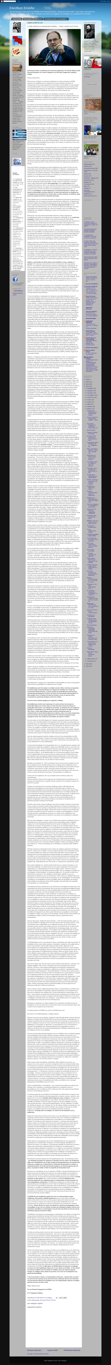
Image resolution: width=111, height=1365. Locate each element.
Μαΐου (89, 404)
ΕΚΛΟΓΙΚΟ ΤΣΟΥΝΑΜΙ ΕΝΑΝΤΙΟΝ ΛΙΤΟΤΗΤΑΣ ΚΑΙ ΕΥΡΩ (92, 630)
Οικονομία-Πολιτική (45, 1300)
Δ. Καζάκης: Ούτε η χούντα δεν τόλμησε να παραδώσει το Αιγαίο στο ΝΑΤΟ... (91, 224)
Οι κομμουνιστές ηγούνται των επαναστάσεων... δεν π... (92, 438)
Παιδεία (86, 188)
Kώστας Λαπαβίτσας (92, 283)
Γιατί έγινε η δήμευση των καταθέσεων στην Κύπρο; (92, 506)
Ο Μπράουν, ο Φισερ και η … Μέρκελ (91, 488)
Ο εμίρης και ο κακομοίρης (91, 615)
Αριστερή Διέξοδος (91, 311)
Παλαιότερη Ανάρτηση (72, 1350)
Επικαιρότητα (87, 180)
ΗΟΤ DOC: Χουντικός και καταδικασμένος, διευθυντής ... (92, 573)
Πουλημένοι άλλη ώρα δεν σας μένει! (91, 517)
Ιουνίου (89, 402)
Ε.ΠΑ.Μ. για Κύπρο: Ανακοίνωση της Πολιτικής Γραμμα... (92, 482)
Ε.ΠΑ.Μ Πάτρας (90, 331)
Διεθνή (86, 174)
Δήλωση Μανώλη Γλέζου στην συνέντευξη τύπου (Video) (91, 258)
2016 (87, 379)
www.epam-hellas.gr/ (89, 308)
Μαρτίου (89, 408)
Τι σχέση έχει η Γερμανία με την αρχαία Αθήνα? (92, 476)
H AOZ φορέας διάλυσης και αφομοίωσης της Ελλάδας (92, 560)
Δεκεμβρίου (90, 388)
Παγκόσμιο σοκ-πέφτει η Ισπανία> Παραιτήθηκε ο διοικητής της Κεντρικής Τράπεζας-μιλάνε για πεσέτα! (90, 265)
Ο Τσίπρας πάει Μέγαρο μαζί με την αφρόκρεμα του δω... (92, 620)
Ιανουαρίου (90, 661)
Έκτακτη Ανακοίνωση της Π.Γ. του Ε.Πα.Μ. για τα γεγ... (92, 580)
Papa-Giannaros (90, 296)
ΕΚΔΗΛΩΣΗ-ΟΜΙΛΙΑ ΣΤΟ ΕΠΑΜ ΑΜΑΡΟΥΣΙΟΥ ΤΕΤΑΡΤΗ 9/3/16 (91, 343)
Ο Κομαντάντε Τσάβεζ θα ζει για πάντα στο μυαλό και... (92, 599)
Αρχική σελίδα (17, 19)
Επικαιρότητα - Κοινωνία (90, 170)
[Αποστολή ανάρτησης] (56, 1297)
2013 (87, 386)
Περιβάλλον (87, 193)
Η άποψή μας (87, 184)
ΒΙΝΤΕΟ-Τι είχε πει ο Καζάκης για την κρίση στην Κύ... (92, 522)
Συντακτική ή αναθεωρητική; (91, 526)
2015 (87, 382)
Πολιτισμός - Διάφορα (90, 178)
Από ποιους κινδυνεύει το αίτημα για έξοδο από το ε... (92, 545)
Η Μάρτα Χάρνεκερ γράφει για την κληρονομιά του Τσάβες (92, 567)
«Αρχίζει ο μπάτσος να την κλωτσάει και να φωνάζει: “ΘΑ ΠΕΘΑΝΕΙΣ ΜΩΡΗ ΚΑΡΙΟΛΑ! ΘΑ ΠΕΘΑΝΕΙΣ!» (91, 301)
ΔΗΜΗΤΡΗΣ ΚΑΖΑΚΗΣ (89, 322)
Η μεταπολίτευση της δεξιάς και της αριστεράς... (92, 539)
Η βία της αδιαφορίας (90, 648)
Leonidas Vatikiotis (91, 286)
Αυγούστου (90, 397)
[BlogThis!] (61, 1298)
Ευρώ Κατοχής (91, 430)
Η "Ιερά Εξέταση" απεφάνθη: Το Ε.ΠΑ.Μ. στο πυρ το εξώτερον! (90, 236)
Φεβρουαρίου (91, 658)
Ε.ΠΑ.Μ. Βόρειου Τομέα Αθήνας (91, 338)
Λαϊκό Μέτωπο (18, 290)
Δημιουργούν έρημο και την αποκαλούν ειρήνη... (92, 654)
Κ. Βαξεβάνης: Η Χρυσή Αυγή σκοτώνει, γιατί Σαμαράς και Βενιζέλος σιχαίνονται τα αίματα (90, 252)
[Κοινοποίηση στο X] (63, 1298)
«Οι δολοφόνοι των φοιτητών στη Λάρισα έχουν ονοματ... (92, 643)
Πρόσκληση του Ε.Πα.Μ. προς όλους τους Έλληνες (91, 457)
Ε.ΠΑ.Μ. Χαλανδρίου (92, 347)
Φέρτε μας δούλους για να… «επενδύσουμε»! (92, 611)
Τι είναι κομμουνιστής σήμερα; (91, 531)
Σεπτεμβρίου (91, 395)
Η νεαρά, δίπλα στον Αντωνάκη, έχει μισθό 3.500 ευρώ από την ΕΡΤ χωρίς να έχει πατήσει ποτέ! (91, 243)
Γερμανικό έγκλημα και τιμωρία (92, 433)
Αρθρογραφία (35, 1300)
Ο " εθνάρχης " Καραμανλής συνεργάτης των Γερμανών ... (92, 592)
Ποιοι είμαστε (28, 19)
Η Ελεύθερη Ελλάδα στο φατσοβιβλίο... (56, 19)
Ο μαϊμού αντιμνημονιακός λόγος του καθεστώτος (92, 493)
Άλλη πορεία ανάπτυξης (90, 550)
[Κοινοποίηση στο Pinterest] (66, 1298)
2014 (87, 384)
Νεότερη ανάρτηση (34, 1350)
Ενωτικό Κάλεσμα (92, 625)
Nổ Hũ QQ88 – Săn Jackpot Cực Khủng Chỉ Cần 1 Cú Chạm (92, 334)
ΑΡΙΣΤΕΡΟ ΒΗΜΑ (91, 318)
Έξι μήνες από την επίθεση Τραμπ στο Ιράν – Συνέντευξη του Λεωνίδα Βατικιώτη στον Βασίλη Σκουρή (91, 290)
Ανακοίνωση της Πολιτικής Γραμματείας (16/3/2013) (91, 511)
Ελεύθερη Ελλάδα (22, 8)
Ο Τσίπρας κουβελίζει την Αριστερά (91, 555)
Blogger (64, 1360)
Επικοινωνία (38, 19)
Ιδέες (85, 186)
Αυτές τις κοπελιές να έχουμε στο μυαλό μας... (91, 280)
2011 (87, 666)
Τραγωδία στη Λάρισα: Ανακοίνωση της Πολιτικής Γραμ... (92, 637)
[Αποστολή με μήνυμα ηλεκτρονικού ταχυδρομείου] (59, 1298)
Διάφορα (86, 182)
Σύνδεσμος (87, 76)
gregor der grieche (91, 277)
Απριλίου (90, 406)
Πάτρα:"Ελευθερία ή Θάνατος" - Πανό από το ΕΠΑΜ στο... (92, 451)
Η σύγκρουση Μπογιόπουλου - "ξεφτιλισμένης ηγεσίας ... (92, 413)
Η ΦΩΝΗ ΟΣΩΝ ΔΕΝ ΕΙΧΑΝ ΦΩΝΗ (92, 535)
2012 (87, 664)
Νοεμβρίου (90, 390)
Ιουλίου (89, 399)
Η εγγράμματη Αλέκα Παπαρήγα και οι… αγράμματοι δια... (92, 444)
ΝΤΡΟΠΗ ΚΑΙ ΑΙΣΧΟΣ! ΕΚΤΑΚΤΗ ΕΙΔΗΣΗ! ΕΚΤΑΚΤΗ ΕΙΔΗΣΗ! (90, 231)
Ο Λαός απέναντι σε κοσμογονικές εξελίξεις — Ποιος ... (92, 419)
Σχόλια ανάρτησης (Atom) (42, 1353)
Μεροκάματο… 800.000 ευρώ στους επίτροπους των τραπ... (92, 605)
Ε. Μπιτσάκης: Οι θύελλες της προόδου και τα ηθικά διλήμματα (92, 314)
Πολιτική (53, 1300)
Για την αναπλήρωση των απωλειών (91, 353)
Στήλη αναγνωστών (89, 195)
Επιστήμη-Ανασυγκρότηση (88, 191)
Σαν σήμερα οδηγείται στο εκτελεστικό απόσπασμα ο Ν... (92, 426)
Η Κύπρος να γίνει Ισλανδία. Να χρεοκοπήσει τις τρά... (92, 470)
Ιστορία (86, 176)
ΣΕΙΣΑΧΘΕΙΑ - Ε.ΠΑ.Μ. (90, 358)
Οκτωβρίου (90, 393)
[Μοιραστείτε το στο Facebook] (64, 1298)
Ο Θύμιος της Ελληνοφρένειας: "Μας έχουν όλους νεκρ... (92, 500)
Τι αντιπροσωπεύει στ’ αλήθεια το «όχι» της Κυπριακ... (92, 464)
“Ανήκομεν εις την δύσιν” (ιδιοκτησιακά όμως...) (92, 586)
